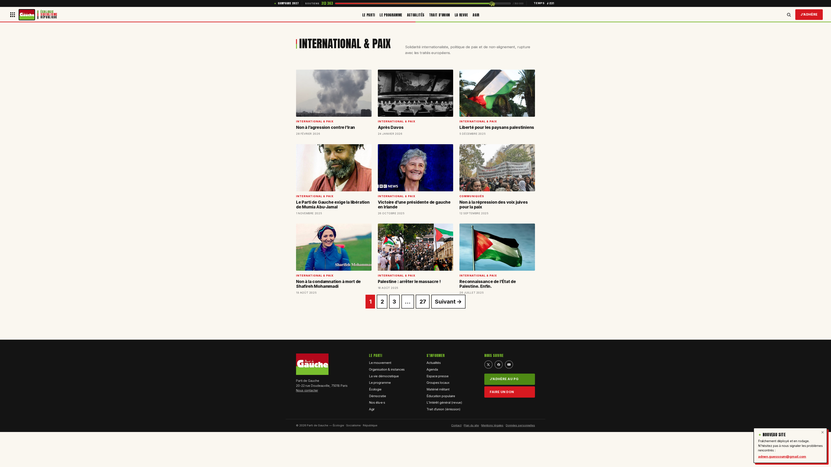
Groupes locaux (438, 383)
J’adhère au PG (504, 379)
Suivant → (448, 301)
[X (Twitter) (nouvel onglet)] (488, 364)
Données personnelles (520, 425)
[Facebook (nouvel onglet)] (498, 364)
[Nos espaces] (12, 14)
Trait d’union (439, 15)
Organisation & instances (387, 369)
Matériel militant (438, 389)
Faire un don (502, 392)
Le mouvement (380, 363)
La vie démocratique (384, 376)
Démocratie (377, 396)
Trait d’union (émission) (444, 409)
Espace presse (438, 376)
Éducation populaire (441, 396)
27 (422, 301)
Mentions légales (492, 425)
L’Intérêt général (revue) (444, 403)
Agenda (432, 369)
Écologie (375, 389)
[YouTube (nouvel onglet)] (509, 364)
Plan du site (471, 425)
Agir (476, 15)
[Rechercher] (788, 14)
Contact (456, 425)
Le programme (391, 15)
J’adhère (809, 14)
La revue (461, 15)
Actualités (415, 15)
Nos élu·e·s (377, 403)
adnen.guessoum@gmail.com (782, 457)
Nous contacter (307, 390)
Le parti (368, 15)
